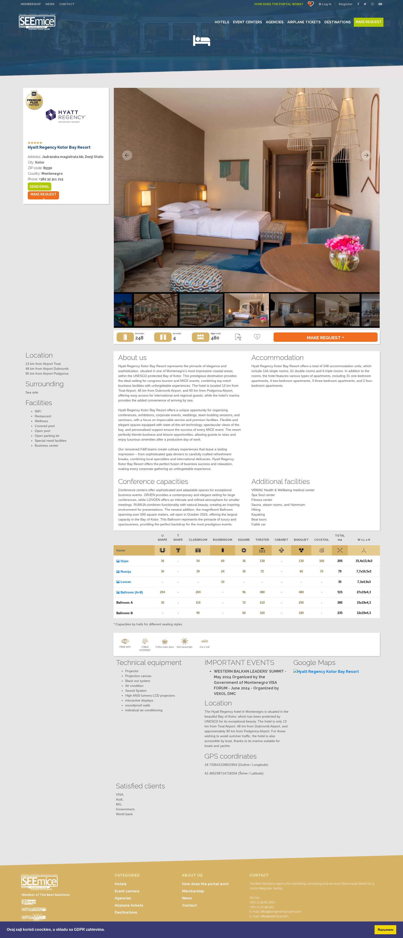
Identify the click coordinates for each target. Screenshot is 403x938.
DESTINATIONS (337, 22)
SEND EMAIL (39, 186)
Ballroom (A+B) (131, 592)
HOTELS (222, 22)
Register (346, 4)
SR (380, 4)
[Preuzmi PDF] (238, 338)
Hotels (121, 884)
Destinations (126, 912)
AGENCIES (275, 22)
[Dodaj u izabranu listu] (257, 337)
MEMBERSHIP (31, 4)
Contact (189, 905)
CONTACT (67, 4)
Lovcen (125, 582)
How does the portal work (205, 884)
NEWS (50, 4)
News (187, 898)
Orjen (124, 561)
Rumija (125, 571)
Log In (326, 4)
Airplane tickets (129, 905)
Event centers (127, 891)
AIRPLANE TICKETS (304, 22)
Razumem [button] (385, 929)
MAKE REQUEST (369, 22)
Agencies (123, 898)
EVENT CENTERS (247, 22)
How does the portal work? (278, 4)
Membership (193, 891)
